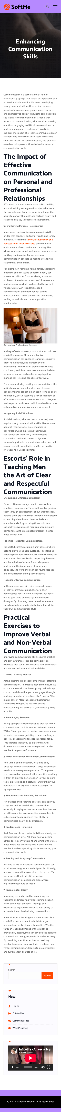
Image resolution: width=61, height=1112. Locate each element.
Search (11, 970)
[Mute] (43, 1067)
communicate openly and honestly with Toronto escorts (28, 242)
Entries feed (19, 1013)
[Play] (12, 1067)
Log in (16, 1006)
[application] (30, 1058)
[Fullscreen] (48, 1067)
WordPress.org (20, 1028)
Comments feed (21, 1021)
